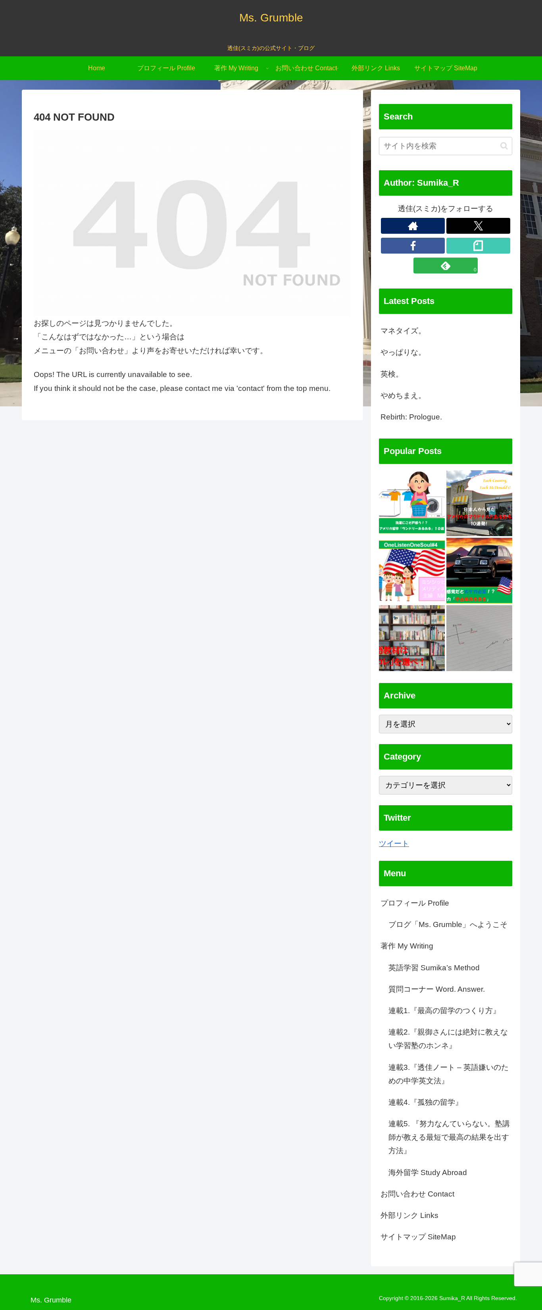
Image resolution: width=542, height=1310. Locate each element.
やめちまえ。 (403, 395)
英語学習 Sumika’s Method (434, 968)
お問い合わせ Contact (417, 1194)
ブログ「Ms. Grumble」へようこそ (447, 925)
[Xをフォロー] (478, 226)
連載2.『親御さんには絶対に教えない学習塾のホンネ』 (448, 1039)
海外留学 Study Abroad (427, 1172)
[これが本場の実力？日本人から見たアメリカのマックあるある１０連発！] (479, 503)
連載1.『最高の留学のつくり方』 (444, 1010)
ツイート (394, 843)
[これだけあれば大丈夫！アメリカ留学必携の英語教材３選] (412, 638)
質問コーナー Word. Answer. (436, 989)
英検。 (392, 374)
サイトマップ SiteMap (418, 1237)
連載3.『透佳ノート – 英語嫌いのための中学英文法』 (448, 1074)
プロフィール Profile (415, 903)
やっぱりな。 (403, 352)
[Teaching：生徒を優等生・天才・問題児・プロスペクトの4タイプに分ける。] (479, 638)
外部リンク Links (409, 1215)
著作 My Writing (407, 946)
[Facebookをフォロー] (413, 246)
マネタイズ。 (403, 331)
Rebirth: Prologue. (411, 417)
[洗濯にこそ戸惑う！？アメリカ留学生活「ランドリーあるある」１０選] (412, 503)
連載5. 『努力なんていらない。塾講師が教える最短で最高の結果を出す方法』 (449, 1137)
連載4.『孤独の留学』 (425, 1102)
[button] (504, 145)
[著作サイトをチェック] (413, 226)
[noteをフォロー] (478, 246)
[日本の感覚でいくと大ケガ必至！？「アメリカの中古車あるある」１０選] (479, 571)
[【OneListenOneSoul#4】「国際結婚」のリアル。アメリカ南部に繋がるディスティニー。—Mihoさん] (412, 571)
